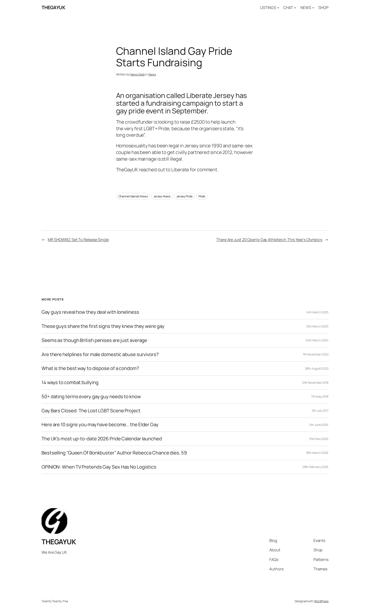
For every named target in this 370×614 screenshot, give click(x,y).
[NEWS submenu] (313, 7)
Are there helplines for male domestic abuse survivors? (100, 354)
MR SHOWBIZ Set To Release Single (78, 239)
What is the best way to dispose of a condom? (90, 368)
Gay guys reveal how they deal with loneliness (90, 312)
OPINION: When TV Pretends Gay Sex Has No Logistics (99, 467)
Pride (201, 196)
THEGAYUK (53, 7)
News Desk (137, 74)
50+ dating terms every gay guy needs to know (91, 396)
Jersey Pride (184, 196)
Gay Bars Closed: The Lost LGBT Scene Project (91, 410)
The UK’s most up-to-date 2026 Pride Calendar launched (102, 438)
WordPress (321, 601)
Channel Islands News (133, 196)
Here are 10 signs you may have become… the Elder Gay (100, 424)
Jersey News (162, 196)
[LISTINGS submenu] (278, 7)
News (152, 74)
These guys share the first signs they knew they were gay (103, 326)
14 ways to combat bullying (70, 382)
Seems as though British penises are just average (94, 340)
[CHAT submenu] (295, 7)
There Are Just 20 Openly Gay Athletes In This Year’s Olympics (269, 239)
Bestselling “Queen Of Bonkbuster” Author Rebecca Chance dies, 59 (114, 453)
